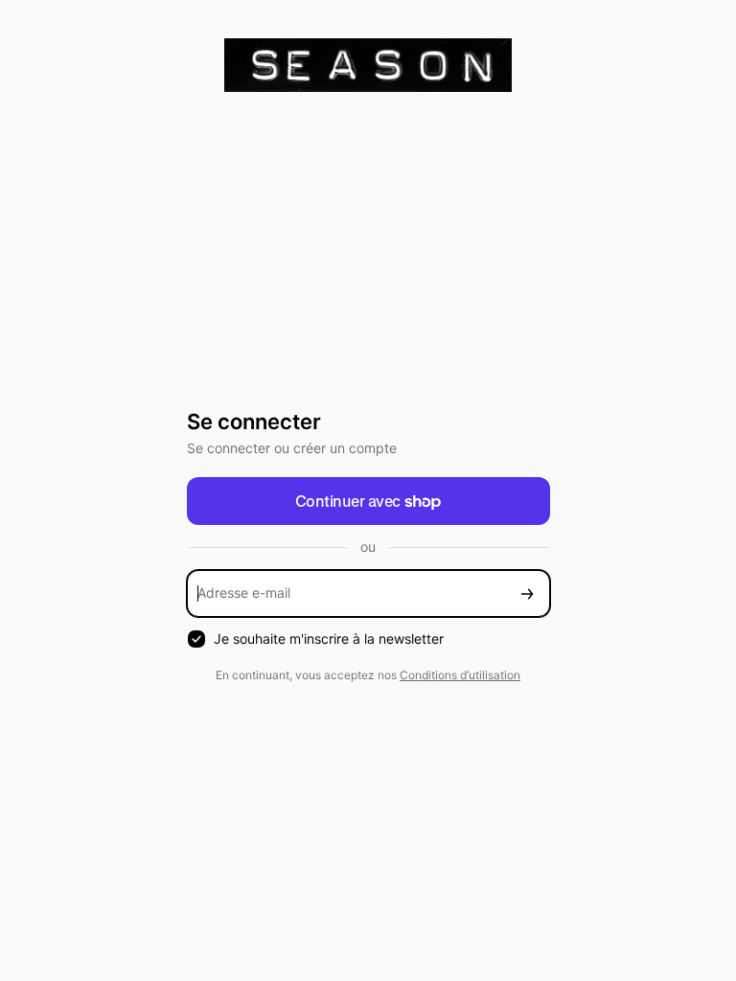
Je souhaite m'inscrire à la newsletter (329, 638)
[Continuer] (527, 593)
